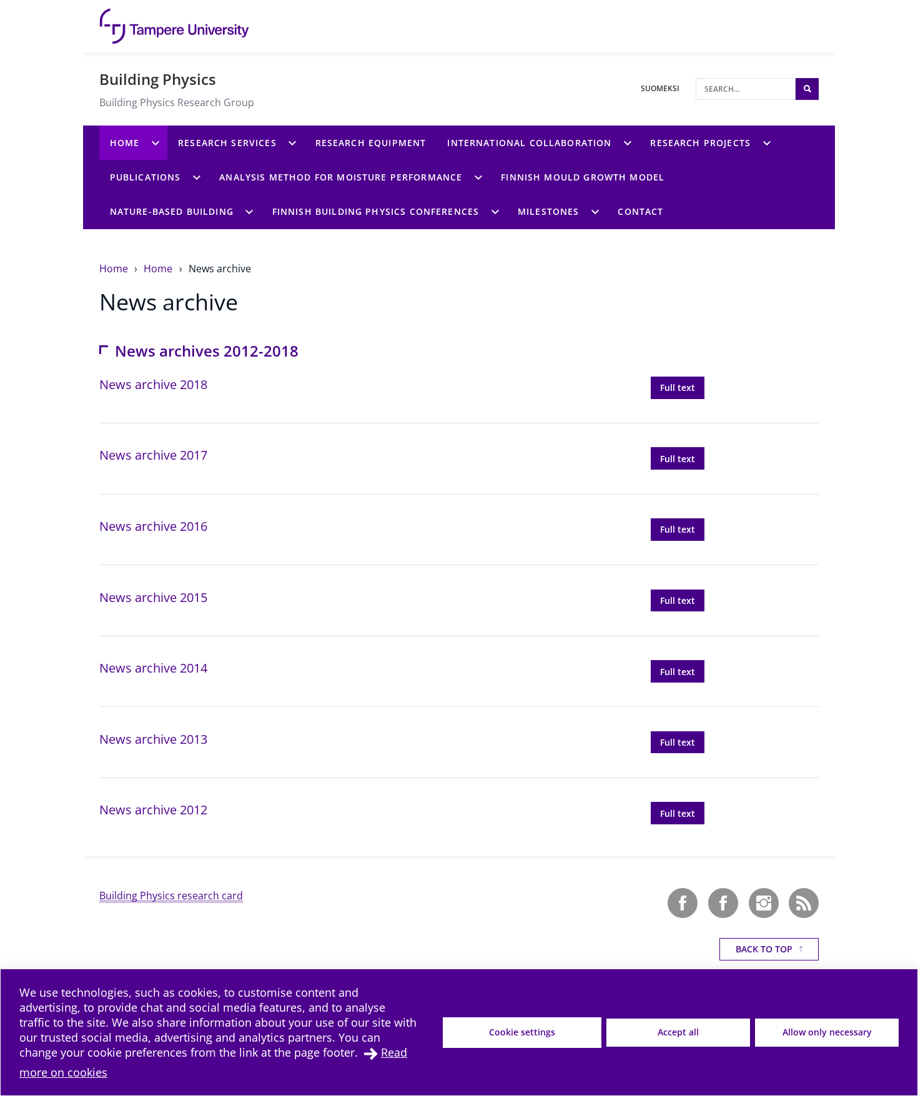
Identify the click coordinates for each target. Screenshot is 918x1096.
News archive (220, 268)
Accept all (678, 1032)
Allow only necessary (827, 1032)
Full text (682, 387)
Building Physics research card (171, 895)
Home (115, 268)
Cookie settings (522, 1032)
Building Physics (157, 79)
